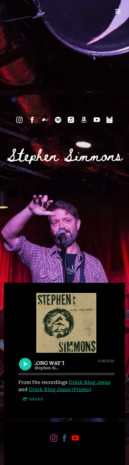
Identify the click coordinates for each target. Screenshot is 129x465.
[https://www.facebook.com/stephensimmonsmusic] (32, 120)
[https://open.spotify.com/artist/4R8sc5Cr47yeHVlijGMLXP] (58, 120)
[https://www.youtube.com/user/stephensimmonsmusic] (97, 120)
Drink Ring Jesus (89, 382)
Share (35, 399)
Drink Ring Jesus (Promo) (60, 389)
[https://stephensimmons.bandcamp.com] (45, 120)
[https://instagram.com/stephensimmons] (19, 120)
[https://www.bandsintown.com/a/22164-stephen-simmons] (109, 120)
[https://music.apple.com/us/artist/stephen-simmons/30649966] (71, 120)
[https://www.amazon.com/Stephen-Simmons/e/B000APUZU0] (84, 120)
